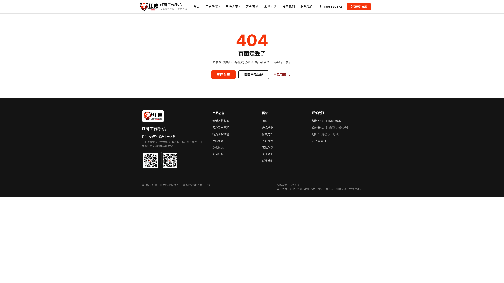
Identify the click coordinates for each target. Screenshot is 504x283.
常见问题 (270, 6)
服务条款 (294, 184)
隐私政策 (282, 184)
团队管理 (218, 140)
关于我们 (288, 6)
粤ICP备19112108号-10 (196, 184)
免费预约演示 (358, 6)
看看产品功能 (253, 75)
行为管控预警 (220, 134)
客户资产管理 (220, 127)
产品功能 (212, 6)
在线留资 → (319, 140)
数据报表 (218, 147)
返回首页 (223, 75)
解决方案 (232, 6)
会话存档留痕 (220, 120)
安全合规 (218, 154)
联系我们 (306, 6)
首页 (196, 6)
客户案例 (252, 6)
